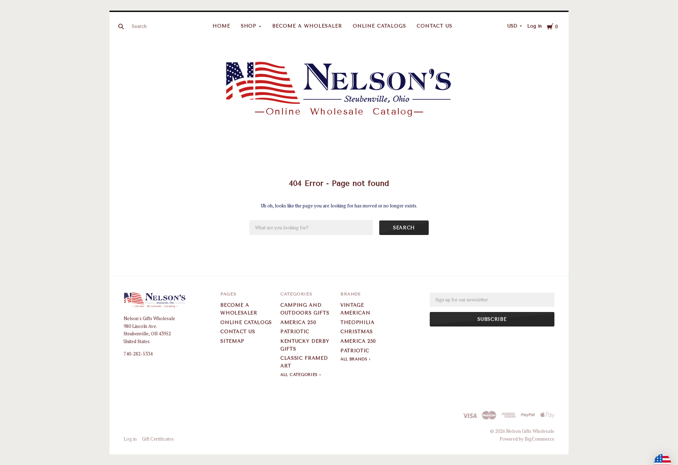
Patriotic (294, 331)
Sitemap (232, 341)
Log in (534, 26)
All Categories (299, 374)
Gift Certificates (158, 439)
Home (221, 26)
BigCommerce (539, 439)
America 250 (298, 322)
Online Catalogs (379, 26)
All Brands (354, 359)
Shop (249, 26)
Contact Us (435, 26)
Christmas (356, 331)
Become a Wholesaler (307, 26)
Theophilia (357, 322)
